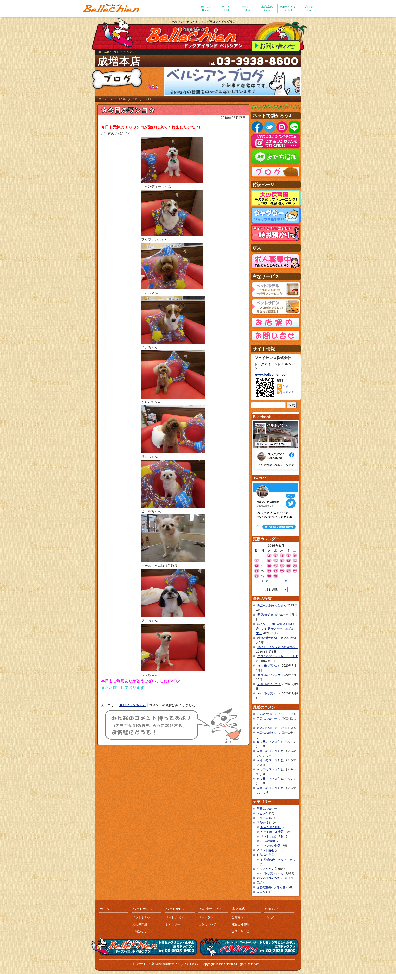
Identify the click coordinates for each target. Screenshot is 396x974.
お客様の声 (264, 855)
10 (275, 560)
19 (288, 566)
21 (256, 571)
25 (282, 571)
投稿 (285, 386)
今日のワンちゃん (132, 705)
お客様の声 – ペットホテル (277, 859)
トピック (262, 813)
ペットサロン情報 (272, 836)
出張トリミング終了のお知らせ (277, 647)
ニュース (262, 818)
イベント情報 (265, 850)
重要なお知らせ (267, 808)
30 (269, 576)
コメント (288, 391)
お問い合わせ (277, 45)
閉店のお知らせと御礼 (271, 605)
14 (256, 566)
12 (288, 560)
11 (281, 560)
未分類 (261, 891)
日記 (259, 882)
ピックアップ (265, 868)
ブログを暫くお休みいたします (277, 656)
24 (275, 571)
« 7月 (265, 581)
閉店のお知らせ (267, 614)
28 (256, 576)
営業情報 (262, 822)
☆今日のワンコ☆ (128, 110)
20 (295, 566)
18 (282, 566)
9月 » (286, 581)
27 (295, 571)
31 (275, 576)
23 (269, 571)
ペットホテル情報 (272, 831)
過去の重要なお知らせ (271, 887)
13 (295, 560)
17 (275, 566)
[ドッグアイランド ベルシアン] (111, 8)
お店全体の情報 (270, 827)
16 (269, 566)
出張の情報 (267, 841)
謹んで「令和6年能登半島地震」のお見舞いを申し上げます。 (275, 628)
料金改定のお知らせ (270, 637)
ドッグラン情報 (270, 845)
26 (288, 571)
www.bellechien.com (271, 374)
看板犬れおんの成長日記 (272, 878)
